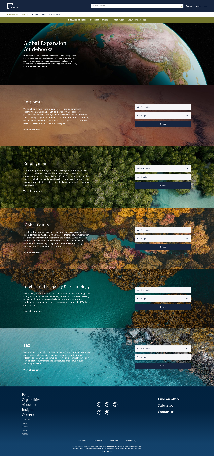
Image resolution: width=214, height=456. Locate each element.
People (27, 394)
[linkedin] (99, 404)
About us (29, 404)
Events (25, 426)
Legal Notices (104, 448)
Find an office (169, 399)
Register (189, 6)
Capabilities (31, 399)
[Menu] (205, 5)
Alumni (25, 434)
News (24, 423)
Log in (198, 6)
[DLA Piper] (12, 5)
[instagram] (115, 404)
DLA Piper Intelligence (17, 14)
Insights (28, 409)
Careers (28, 414)
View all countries (32, 129)
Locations (26, 419)
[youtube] (107, 412)
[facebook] (99, 412)
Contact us (166, 412)
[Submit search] (181, 6)
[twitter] (107, 404)
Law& (24, 430)
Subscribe (166, 405)
